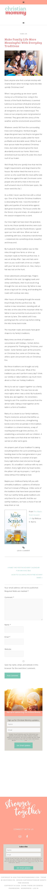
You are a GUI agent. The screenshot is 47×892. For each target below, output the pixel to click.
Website (8, 649)
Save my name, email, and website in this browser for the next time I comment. (21, 666)
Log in (35, 888)
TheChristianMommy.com (28, 877)
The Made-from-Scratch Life (35, 514)
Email (7, 637)
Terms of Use (31, 740)
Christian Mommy (23, 11)
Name (8, 625)
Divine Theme (27, 885)
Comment (9, 597)
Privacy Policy (20, 740)
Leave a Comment (23, 551)
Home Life (23, 34)
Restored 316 (9, 880)
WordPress (26, 888)
